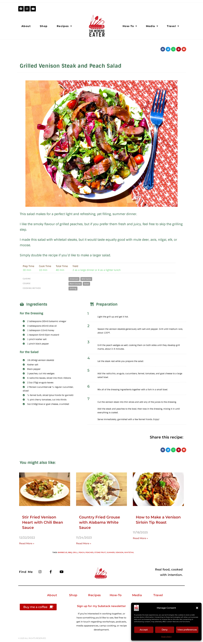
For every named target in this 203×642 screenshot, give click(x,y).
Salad (86, 284)
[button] (197, 607)
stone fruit (100, 552)
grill (75, 552)
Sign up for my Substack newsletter (101, 606)
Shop (44, 26)
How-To (128, 26)
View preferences (187, 629)
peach (82, 552)
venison (119, 552)
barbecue (62, 552)
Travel (171, 26)
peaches (89, 552)
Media (150, 26)
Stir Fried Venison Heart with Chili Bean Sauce (42, 522)
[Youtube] (33, 8)
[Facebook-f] (50, 571)
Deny (164, 629)
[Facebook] (21, 8)
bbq (70, 552)
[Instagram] (27, 8)
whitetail (129, 552)
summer (111, 552)
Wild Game (86, 279)
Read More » (26, 543)
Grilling (73, 288)
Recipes (63, 26)
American (74, 279)
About (26, 26)
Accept (144, 629)
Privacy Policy (166, 637)
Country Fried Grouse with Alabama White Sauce (99, 522)
